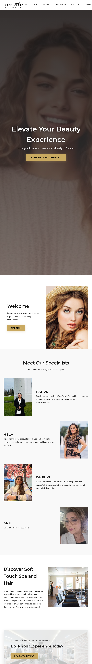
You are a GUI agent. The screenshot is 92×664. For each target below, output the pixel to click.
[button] (18, 397)
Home (25, 4)
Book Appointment (24, 656)
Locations (61, 4)
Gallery (75, 4)
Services (47, 4)
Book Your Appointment (46, 157)
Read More (16, 328)
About (35, 4)
